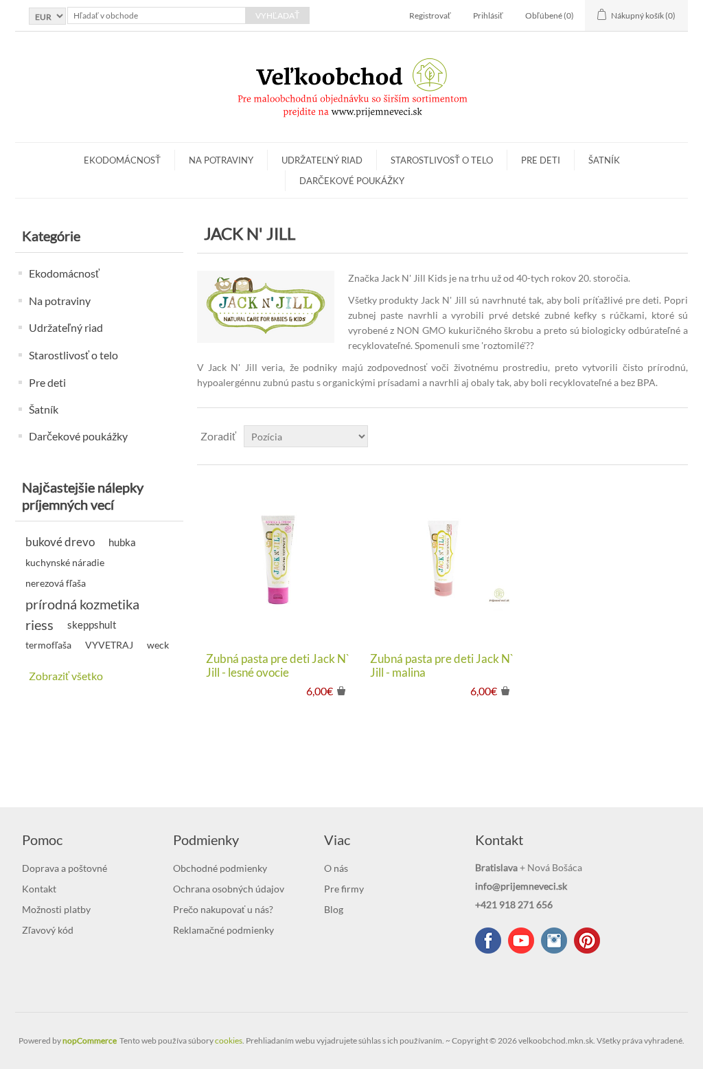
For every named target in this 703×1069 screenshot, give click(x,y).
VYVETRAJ (109, 645)
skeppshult (92, 624)
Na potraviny (221, 160)
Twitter (554, 940)
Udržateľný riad (321, 160)
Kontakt (39, 888)
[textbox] (156, 15)
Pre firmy (344, 888)
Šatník (604, 160)
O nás (336, 868)
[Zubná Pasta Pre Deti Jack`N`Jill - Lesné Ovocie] (278, 558)
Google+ (587, 940)
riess (39, 624)
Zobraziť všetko (66, 675)
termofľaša (48, 645)
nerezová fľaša (55, 583)
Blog (333, 909)
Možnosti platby (56, 909)
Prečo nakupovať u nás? (223, 909)
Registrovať (430, 15)
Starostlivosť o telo (442, 160)
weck (158, 645)
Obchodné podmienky (220, 868)
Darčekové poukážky (351, 180)
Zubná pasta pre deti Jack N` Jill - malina (442, 665)
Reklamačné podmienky (223, 930)
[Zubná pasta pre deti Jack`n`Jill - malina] (442, 558)
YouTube (521, 940)
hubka (122, 542)
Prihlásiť (488, 15)
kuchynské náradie (64, 562)
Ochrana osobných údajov (228, 888)
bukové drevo (60, 541)
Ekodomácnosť (122, 160)
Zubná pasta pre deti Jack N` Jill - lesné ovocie (277, 665)
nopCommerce (89, 1040)
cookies (228, 1040)
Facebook (488, 940)
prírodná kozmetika (82, 604)
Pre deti (540, 160)
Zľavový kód (47, 930)
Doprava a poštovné (64, 868)
